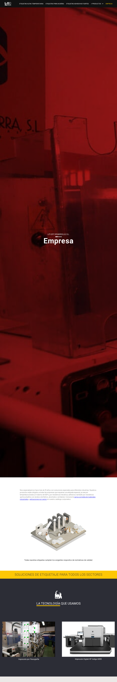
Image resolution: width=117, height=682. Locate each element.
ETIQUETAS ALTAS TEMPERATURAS (31, 4)
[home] (8, 3)
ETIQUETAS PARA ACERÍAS (55, 4)
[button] (98, 3)
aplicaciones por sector (38, 499)
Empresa (109, 4)
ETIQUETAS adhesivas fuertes (77, 4)
